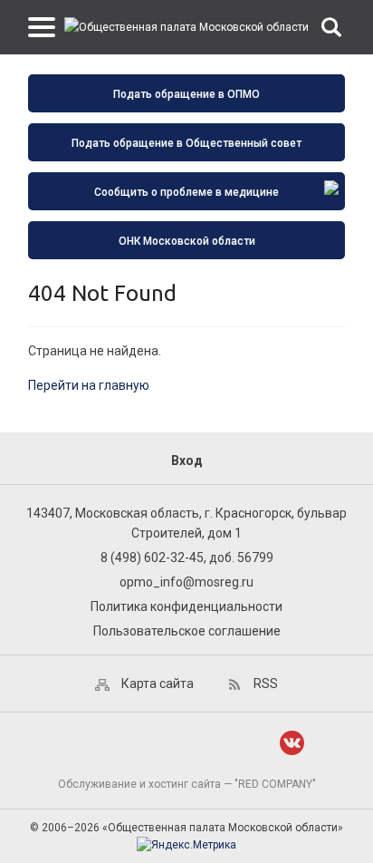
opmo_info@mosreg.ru (186, 582)
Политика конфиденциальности (186, 606)
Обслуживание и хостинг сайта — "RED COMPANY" (187, 784)
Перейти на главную (88, 385)
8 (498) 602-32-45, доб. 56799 (186, 557)
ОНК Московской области (187, 241)
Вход (187, 460)
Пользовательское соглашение (187, 631)
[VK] (292, 743)
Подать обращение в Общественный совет (186, 143)
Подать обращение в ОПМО (186, 94)
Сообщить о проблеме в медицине (186, 192)
